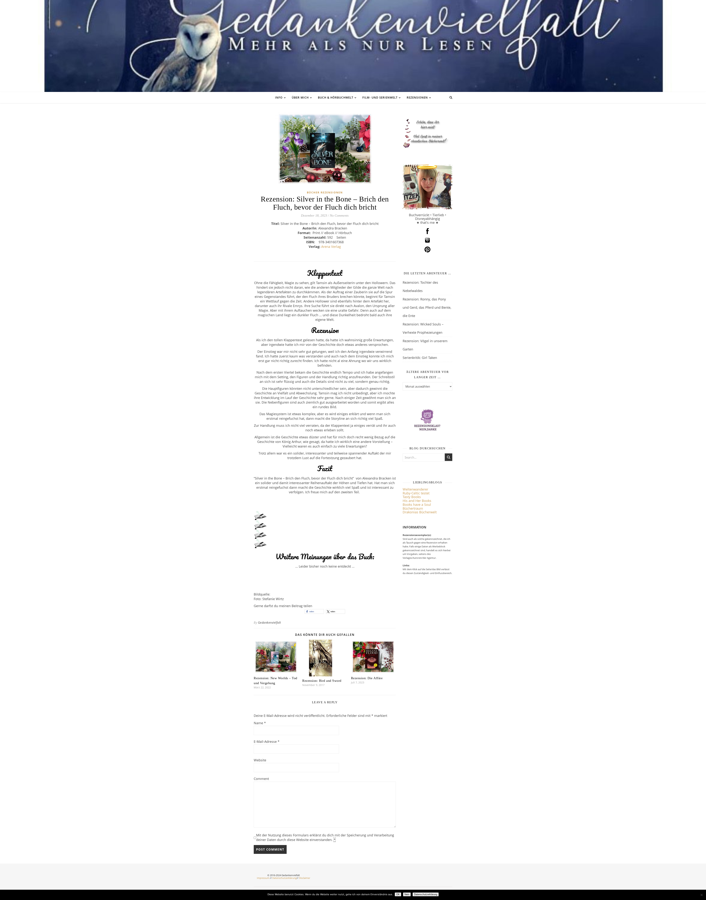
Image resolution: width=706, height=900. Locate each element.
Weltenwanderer (415, 489)
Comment (261, 778)
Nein (406, 894)
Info (279, 97)
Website (260, 760)
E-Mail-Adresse (266, 741)
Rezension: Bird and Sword (321, 680)
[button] (314, 611)
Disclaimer (304, 878)
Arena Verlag (331, 246)
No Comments (339, 215)
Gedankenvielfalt (269, 623)
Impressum (263, 878)
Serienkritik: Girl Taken (420, 357)
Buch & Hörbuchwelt (335, 97)
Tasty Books (412, 497)
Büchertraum (413, 508)
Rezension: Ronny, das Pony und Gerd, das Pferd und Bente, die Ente (427, 307)
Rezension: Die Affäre (367, 678)
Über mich (300, 97)
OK (398, 894)
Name (260, 723)
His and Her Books (417, 500)
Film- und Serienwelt (379, 97)
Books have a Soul (417, 504)
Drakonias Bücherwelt (420, 512)
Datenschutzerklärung (284, 878)
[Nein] (701, 895)
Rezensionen (417, 97)
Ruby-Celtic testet (416, 493)
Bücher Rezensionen (325, 192)
